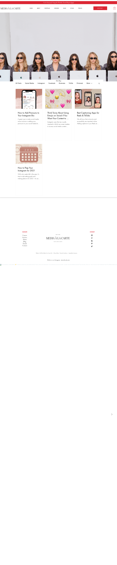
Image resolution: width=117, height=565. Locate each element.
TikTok (71, 83)
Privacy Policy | (57, 253)
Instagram (41, 83)
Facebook (52, 83)
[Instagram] (92, 235)
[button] (114, 8)
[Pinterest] (92, 243)
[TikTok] (92, 246)
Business (62, 83)
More (88, 83)
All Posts (18, 83)
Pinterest (80, 83)
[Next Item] (112, 414)
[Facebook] (92, 238)
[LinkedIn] (92, 241)
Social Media (29, 83)
